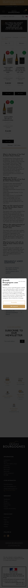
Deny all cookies (22, 281)
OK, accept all (14, 306)
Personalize (14, 302)
